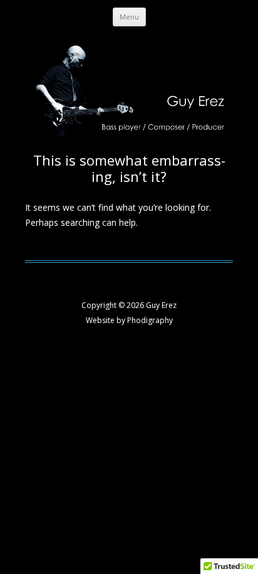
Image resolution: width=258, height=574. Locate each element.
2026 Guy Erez (151, 305)
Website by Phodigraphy (129, 320)
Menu (129, 16)
